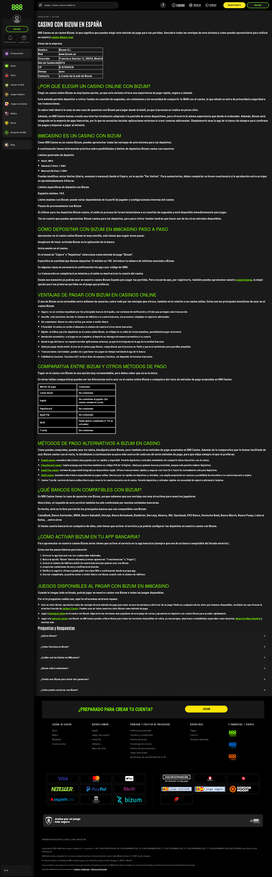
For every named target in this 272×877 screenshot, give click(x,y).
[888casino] (232, 733)
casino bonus (244, 280)
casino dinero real (62, 37)
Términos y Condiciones (81, 869)
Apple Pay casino (49, 470)
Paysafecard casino (51, 465)
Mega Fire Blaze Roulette (248, 618)
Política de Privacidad (99, 869)
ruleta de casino (59, 618)
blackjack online (57, 613)
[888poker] (232, 744)
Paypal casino (48, 460)
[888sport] (232, 756)
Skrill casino (47, 475)
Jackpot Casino (70, 608)
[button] (153, 636)
